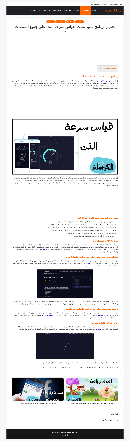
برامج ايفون (46, 10)
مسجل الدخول (106, 420)
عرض (101, 68)
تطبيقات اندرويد (56, 10)
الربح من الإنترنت (35, 10)
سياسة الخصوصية (95, 4)
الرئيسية (94, 10)
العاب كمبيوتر (67, 10)
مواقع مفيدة (50, 21)
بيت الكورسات (59, 432)
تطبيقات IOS (70, 21)
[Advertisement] (65, 49)
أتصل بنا (104, 4)
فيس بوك (76, 10)
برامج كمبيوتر (85, 10)
